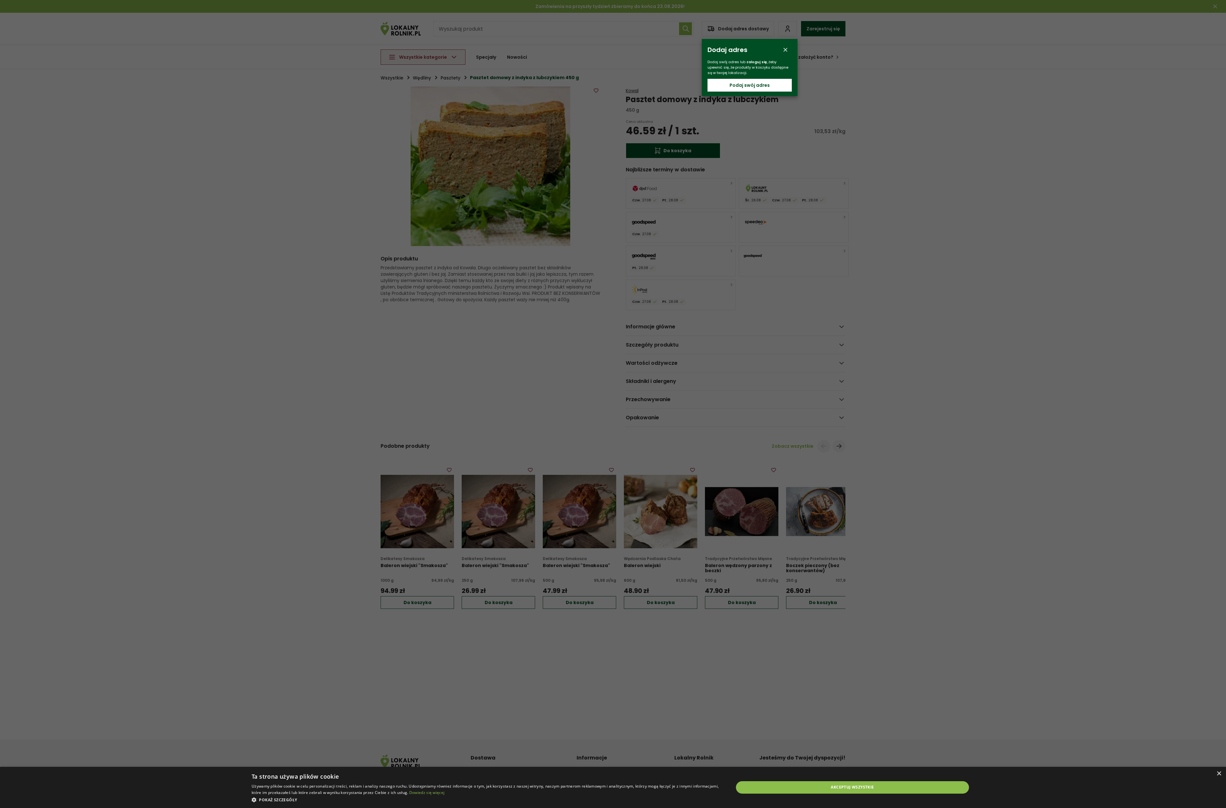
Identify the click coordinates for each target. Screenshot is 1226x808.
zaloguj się (756, 61)
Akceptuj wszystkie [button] (852, 787)
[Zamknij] (785, 49)
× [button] (1218, 773)
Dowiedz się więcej (426, 792)
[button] (485, 799)
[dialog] (613, 787)
